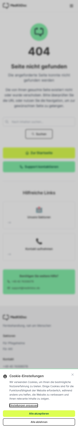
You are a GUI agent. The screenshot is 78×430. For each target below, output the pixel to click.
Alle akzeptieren (39, 413)
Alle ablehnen (39, 421)
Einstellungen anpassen (23, 405)
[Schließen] (72, 374)
